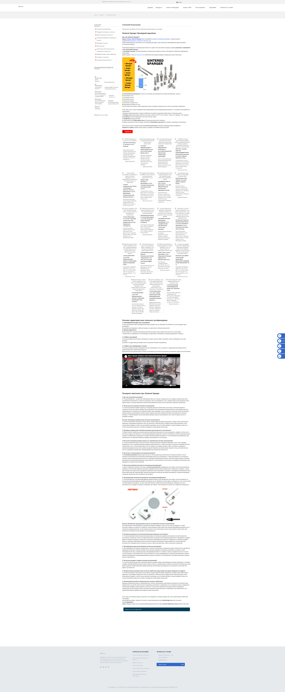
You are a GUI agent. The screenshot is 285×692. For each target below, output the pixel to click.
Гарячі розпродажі (172, 7)
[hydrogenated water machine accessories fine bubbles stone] (182, 174)
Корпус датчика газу (138, 662)
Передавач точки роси (102, 43)
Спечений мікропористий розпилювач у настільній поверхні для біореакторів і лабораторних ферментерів (165, 151)
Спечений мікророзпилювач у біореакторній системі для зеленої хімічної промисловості (147, 149)
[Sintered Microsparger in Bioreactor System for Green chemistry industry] (147, 141)
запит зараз (162, 664)
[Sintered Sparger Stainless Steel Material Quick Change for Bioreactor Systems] (147, 175)
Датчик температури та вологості (105, 34)
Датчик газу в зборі (138, 665)
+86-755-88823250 (163, 657)
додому (150, 7)
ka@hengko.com (162, 660)
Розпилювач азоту (129, 95)
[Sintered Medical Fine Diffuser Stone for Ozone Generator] (173, 281)
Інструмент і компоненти (103, 57)
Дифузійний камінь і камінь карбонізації (106, 54)
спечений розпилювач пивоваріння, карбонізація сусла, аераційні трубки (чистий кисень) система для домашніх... (164, 224)
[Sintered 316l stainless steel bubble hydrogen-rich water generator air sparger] (147, 211)
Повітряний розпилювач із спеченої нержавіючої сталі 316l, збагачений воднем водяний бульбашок (147, 219)
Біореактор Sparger (128, 101)
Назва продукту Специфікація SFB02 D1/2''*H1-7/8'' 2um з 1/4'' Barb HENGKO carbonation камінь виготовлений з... (164, 265)
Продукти (159, 7)
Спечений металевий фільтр (104, 29)
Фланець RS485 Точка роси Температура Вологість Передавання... (111, 89)
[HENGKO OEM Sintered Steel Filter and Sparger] (130, 139)
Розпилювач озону (129, 99)
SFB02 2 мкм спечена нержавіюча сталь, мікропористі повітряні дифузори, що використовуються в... (164, 256)
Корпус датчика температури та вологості (141, 658)
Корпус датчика (100, 46)
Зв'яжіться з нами (226, 7)
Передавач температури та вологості (106, 32)
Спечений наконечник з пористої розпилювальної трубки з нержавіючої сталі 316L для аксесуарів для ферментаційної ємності (147, 258)
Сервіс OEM (187, 7)
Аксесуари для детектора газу (104, 60)
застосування (200, 7)
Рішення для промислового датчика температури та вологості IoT (105, 50)
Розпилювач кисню (129, 97)
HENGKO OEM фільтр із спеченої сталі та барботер (129, 144)
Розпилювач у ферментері (130, 102)
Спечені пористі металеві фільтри (141, 668)
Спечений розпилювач (111, 15)
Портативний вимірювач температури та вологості (107, 39)
